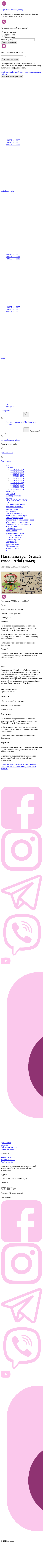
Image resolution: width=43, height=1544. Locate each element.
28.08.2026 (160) (17, 472)
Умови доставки (7, 1149)
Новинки (9, 467)
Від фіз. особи (9, 35)
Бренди (9, 498)
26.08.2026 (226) (17, 476)
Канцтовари (11, 511)
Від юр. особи (9, 37)
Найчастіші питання (9, 1147)
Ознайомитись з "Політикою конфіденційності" (20, 764)
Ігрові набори (11, 531)
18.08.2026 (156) (17, 489)
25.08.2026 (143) (17, 478)
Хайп (8, 465)
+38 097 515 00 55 (13, 140)
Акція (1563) (11, 491)
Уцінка (8, 550)
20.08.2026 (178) (17, 485)
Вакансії (4, 1145)
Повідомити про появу (10, 59)
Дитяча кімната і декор (15, 533)
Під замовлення (12, 546)
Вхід (7, 404)
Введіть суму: (6, 39)
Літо (7, 502)
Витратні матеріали (14, 513)
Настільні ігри (30, 422)
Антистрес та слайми (14, 507)
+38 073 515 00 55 (13, 145)
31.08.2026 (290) (17, 470)
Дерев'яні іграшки (13, 539)
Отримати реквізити (9, 42)
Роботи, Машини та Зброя (16, 515)
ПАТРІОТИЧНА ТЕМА (15, 504)
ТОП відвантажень (13, 496)
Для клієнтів (6, 1143)
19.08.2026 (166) (17, 487)
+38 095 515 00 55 (13, 142)
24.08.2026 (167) (17, 480)
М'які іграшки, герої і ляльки (17, 522)
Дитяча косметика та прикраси (18, 524)
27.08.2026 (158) (17, 474)
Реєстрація (9, 191)
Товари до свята (12, 544)
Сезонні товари (12, 509)
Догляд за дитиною (13, 537)
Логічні (9, 424)
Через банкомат (10, 32)
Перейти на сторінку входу (12, 10)
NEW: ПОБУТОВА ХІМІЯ (16, 500)
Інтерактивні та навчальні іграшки (20, 520)
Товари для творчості (14, 518)
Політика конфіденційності (12, 72)
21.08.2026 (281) (17, 483)
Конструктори (11, 526)
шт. (25, 56)
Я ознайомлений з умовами (12, 76)
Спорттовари (11, 542)
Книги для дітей (12, 548)
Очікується (10, 494)
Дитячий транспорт (14, 529)
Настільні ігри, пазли (14, 422)
